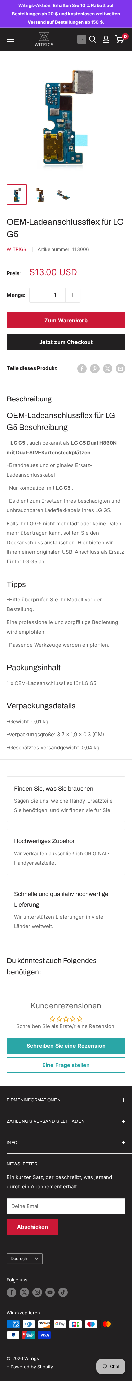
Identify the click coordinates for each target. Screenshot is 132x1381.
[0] (119, 39)
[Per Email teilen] (120, 368)
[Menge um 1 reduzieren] (37, 295)
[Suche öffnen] (92, 39)
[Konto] (106, 39)
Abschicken (32, 1226)
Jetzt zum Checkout (66, 341)
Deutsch (18, 1258)
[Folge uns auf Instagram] (37, 1292)
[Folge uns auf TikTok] (63, 1292)
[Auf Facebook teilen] (82, 368)
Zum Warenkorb (66, 320)
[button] (81, 39)
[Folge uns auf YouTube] (50, 1292)
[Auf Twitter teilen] (107, 368)
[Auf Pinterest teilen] (95, 368)
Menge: (16, 295)
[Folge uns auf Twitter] (24, 1292)
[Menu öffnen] (10, 39)
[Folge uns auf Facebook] (11, 1292)
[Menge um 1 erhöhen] (73, 295)
